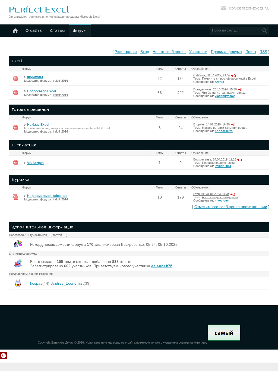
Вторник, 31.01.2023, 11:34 (211, 194)
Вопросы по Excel (41, 91)
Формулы (35, 77)
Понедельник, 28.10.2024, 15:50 (215, 89)
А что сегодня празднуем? (220, 197)
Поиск (250, 51)
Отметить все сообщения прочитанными (230, 207)
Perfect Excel (39, 9)
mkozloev (222, 200)
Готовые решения (30, 109)
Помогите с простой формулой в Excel (228, 78)
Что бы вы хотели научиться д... (224, 92)
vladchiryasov (225, 96)
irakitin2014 (60, 80)
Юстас (219, 81)
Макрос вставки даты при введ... (224, 127)
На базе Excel (38, 125)
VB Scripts (35, 163)
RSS (263, 51)
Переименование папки (218, 162)
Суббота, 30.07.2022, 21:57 (211, 75)
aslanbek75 (161, 266)
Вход (144, 51)
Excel (17, 61)
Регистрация (126, 51)
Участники (198, 51)
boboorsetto (224, 131)
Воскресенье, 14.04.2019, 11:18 (214, 159)
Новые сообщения (169, 51)
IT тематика (24, 145)
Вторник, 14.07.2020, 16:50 (211, 124)
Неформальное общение (47, 196)
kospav (36, 283)
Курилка (20, 179)
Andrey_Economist (67, 283)
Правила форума (226, 51)
